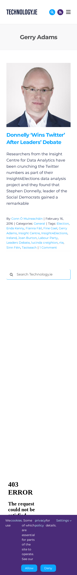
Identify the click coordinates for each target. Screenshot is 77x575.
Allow (29, 568)
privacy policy (40, 523)
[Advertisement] (38, 348)
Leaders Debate (18, 243)
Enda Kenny (15, 228)
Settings (63, 520)
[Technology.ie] (21, 11)
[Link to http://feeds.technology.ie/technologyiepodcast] (60, 12)
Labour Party (48, 238)
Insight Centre (29, 233)
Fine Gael (50, 228)
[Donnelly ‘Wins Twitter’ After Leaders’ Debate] (38, 95)
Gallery (44, 94)
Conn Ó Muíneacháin (27, 219)
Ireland (11, 238)
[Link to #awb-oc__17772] (52, 12)
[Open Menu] (68, 12)
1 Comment (48, 247)
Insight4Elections (54, 233)
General (39, 223)
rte (61, 243)
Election (63, 223)
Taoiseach (29, 247)
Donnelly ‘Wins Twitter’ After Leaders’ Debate (32, 94)
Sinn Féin (13, 247)
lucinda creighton (44, 243)
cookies (16, 520)
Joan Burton (27, 238)
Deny (48, 568)
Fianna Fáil (34, 228)
